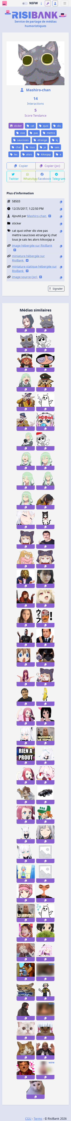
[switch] (25, 3)
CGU (28, 1119)
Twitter (14, 179)
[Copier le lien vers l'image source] (61, 277)
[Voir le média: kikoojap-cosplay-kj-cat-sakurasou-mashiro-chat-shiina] (26, 540)
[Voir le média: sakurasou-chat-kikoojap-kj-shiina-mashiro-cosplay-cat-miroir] (45, 559)
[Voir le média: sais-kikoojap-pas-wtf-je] (45, 933)
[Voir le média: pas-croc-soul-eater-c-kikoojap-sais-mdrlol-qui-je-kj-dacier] (45, 461)
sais (56, 147)
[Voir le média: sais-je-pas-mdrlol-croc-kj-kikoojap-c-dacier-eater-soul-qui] (26, 500)
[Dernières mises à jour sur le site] (41, 3)
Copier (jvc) (52, 166)
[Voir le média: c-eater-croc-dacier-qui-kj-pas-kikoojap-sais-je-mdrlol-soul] (26, 481)
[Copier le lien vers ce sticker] (26, 330)
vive (22, 133)
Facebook (44, 179)
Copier (23, 166)
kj (56, 140)
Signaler (57, 288)
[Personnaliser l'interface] (48, 3)
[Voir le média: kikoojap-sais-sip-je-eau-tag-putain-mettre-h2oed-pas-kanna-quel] (45, 422)
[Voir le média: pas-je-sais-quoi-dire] (26, 913)
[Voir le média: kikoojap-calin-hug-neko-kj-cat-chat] (26, 559)
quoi (45, 125)
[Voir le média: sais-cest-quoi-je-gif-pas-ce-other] (26, 933)
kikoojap (45, 154)
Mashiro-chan (38, 89)
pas (35, 133)
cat (32, 125)
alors (28, 154)
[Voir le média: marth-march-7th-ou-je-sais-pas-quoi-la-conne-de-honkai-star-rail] (45, 775)
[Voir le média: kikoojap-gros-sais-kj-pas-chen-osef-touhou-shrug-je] (45, 343)
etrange (42, 140)
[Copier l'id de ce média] (61, 202)
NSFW (33, 3)
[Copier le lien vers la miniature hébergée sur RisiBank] (61, 256)
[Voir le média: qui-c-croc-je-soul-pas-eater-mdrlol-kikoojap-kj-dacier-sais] (26, 441)
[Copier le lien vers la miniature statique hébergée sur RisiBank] (61, 267)
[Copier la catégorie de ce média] (61, 224)
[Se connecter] (55, 3)
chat (18, 147)
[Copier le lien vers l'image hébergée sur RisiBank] (61, 246)
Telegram (58, 179)
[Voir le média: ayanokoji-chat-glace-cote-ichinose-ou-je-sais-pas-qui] (45, 657)
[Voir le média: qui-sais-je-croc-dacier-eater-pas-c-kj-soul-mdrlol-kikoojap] (26, 382)
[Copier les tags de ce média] (61, 231)
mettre (50, 133)
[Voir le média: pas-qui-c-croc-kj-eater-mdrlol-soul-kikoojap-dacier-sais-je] (45, 481)
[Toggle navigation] (65, 3)
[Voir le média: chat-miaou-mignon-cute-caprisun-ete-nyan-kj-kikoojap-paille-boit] (26, 992)
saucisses (22, 140)
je (44, 147)
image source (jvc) (25, 277)
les (15, 154)
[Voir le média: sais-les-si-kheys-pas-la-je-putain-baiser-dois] (45, 638)
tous (32, 147)
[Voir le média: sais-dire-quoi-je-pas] (45, 736)
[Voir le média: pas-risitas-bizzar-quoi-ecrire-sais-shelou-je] (45, 893)
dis (58, 125)
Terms (38, 1119)
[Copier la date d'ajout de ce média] (61, 209)
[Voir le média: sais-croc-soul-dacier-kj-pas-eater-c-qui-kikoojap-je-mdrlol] (26, 461)
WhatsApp (29, 179)
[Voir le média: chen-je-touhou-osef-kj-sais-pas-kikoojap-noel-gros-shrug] (45, 441)
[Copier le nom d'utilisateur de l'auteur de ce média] (61, 216)
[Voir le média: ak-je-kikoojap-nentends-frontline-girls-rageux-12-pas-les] (45, 834)
